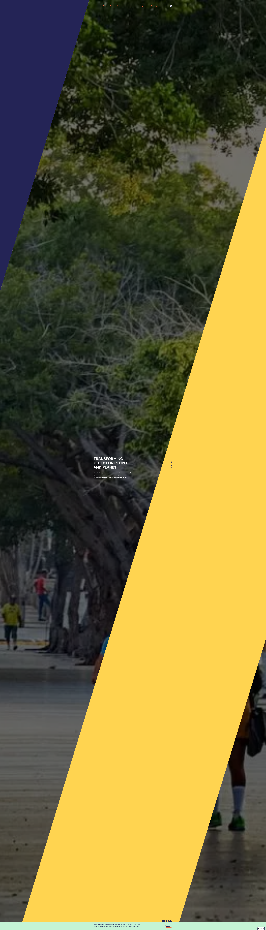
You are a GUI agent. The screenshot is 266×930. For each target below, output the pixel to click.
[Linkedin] (171, 465)
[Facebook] (171, 468)
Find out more (98, 482)
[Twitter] (171, 462)
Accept (168, 926)
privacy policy (97, 928)
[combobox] (261, 928)
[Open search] (171, 6)
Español (260, 928)
